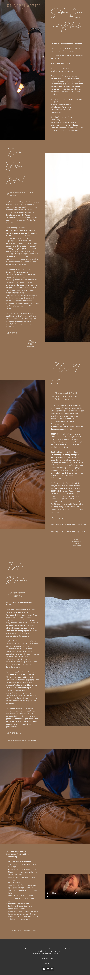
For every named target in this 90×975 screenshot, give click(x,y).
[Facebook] (44, 969)
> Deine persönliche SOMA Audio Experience (68, 532)
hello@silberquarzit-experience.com (48, 951)
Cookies (55, 954)
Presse (44, 958)
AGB (61, 954)
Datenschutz (46, 954)
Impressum (36, 954)
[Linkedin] (48, 969)
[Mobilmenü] (84, 6)
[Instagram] (52, 969)
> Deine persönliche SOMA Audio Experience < (68, 524)
